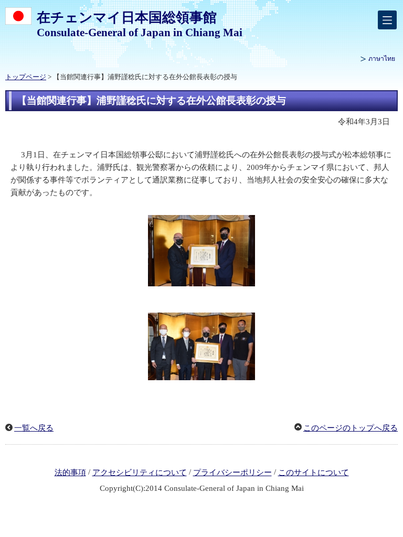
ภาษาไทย (381, 58)
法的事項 (70, 472)
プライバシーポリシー (232, 472)
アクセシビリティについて (139, 472)
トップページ (25, 77)
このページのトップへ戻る (350, 428)
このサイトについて (313, 472)
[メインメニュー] (387, 19)
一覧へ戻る (34, 428)
